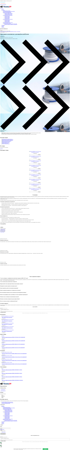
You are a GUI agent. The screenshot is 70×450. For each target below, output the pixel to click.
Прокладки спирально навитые (7, 408)
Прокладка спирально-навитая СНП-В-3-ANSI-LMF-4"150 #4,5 (12, 376)
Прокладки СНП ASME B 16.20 (7, 409)
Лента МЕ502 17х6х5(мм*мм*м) (7, 331)
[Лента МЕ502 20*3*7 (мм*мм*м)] (35, 160)
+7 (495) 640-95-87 (2, 3)
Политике (47, 441)
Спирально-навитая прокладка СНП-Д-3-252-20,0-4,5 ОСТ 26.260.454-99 (13, 340)
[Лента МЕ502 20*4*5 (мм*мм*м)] (35, 165)
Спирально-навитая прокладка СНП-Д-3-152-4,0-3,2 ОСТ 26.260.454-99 (13, 347)
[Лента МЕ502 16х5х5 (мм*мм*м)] (35, 174)
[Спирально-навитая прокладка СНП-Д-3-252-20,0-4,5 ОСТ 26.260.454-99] (3, 339)
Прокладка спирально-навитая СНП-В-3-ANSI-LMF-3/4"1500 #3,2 (12, 380)
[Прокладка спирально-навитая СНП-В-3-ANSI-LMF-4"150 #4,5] (3, 375)
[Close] (0, 442)
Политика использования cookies (6, 403)
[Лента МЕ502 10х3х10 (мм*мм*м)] (35, 188)
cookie (23, 449)
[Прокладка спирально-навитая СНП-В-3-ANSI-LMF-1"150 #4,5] (3, 368)
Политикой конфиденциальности (28, 449)
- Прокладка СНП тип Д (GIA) (8, 411)
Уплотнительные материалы (6, 407)
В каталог (1, 148)
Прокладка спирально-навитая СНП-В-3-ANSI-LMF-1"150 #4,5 (12, 369)
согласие (32, 441)
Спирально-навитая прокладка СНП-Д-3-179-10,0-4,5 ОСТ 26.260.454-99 (13, 337)
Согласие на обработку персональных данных (7, 402)
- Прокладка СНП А (7, 412)
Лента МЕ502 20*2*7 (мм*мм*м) (35, 180)
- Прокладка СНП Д (7, 418)
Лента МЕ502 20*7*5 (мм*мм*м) (35, 152)
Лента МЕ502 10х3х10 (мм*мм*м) (35, 189)
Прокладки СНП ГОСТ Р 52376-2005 (8, 415)
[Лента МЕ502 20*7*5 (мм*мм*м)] (35, 151)
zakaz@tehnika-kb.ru (2, 230)
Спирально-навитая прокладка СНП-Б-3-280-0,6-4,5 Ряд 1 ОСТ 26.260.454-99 (14, 353)
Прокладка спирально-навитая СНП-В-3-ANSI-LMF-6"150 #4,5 (12, 373)
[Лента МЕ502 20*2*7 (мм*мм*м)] (35, 179)
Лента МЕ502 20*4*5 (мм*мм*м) (35, 166)
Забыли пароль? (2, 429)
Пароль (1, 428)
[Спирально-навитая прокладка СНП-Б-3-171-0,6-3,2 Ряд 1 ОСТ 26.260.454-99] (7, 355)
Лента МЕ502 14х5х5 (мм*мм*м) (7, 317)
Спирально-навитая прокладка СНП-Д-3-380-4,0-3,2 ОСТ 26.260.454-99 (13, 344)
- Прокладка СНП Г (7, 414)
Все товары (3, 406)
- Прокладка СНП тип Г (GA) (8, 410)
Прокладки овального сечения (7, 419)
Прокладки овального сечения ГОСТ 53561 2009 (11, 420)
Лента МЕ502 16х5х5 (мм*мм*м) (35, 175)
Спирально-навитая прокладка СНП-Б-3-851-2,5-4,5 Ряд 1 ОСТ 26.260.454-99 (14, 360)
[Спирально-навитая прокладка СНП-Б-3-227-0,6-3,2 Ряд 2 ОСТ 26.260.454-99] (7, 362)
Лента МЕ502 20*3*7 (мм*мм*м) (35, 161)
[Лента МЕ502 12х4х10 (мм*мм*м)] (7, 326)
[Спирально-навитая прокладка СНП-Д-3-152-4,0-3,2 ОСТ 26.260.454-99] (3, 346)
